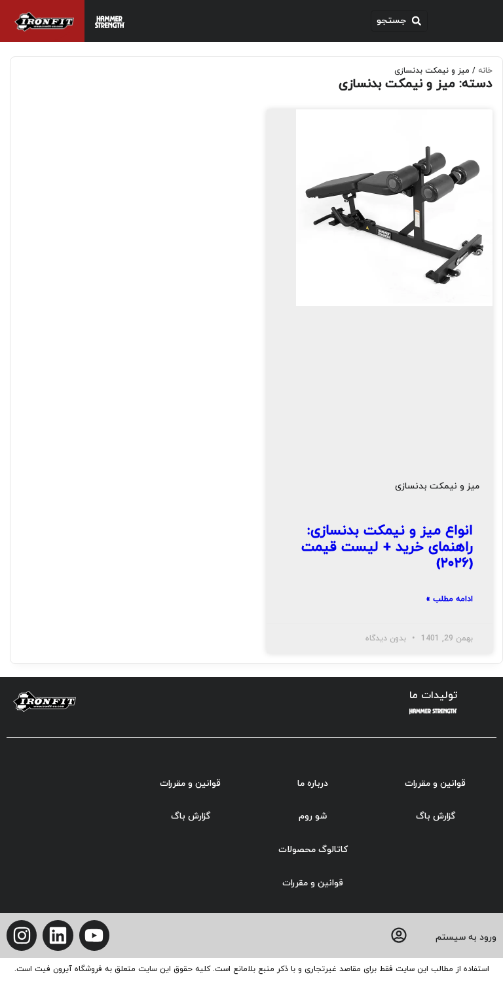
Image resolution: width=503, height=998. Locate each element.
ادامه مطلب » (449, 599)
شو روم (313, 816)
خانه (485, 70)
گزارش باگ (435, 816)
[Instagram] (22, 935)
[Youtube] (94, 935)
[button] (399, 20)
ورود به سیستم (466, 937)
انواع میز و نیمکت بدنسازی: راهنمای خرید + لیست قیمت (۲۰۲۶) (387, 547)
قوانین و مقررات (435, 783)
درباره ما (312, 783)
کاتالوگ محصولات (313, 849)
